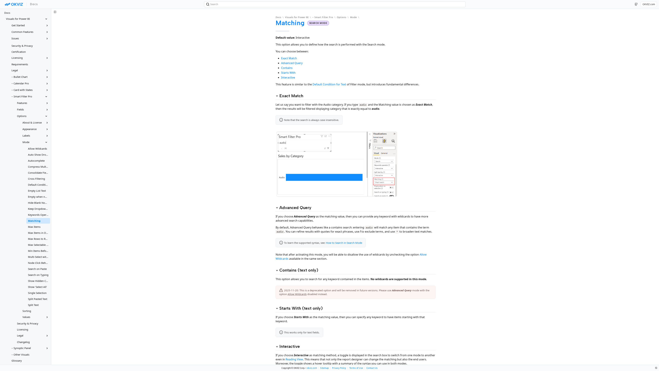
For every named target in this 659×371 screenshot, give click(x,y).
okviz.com (312, 368)
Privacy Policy (339, 368)
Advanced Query (292, 63)
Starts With (288, 73)
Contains (287, 68)
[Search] (208, 4)
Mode (353, 17)
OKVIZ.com (649, 4)
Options (341, 17)
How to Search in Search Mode (344, 242)
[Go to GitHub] (636, 4)
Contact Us (372, 368)
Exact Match (289, 58)
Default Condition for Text (329, 84)
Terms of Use (356, 368)
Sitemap (324, 368)
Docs (7, 12)
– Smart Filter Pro (322, 17)
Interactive (288, 77)
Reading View (294, 359)
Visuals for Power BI (297, 17)
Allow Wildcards (297, 294)
